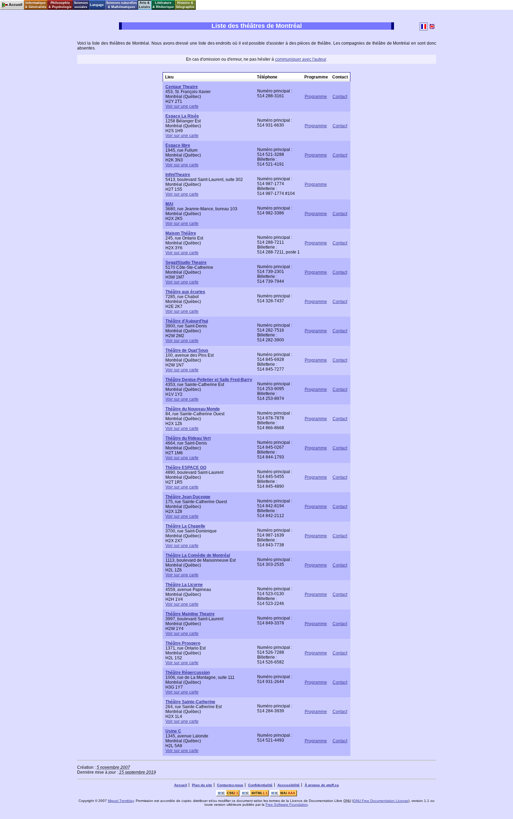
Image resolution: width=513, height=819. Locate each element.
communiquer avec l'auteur (300, 59)
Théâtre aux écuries (185, 291)
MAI (169, 204)
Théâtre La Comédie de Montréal (197, 555)
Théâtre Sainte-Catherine (190, 701)
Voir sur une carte (182, 106)
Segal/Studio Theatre (186, 262)
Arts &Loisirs (144, 5)
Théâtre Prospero (182, 643)
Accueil (180, 785)
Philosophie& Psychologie (60, 5)
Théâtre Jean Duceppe (187, 496)
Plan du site (202, 785)
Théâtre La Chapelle (185, 526)
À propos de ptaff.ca (322, 785)
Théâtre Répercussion (187, 672)
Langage (97, 5)
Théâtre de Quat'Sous (186, 350)
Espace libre (177, 145)
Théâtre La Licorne (184, 584)
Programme (316, 96)
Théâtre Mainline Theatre (190, 614)
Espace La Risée (182, 116)
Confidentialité (260, 785)
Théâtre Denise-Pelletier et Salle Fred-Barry (208, 379)
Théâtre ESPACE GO (185, 467)
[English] (432, 29)
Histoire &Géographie (185, 5)
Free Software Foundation (287, 804)
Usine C (173, 731)
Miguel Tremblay (121, 801)
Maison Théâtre (180, 233)
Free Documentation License (380, 801)
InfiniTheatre (177, 174)
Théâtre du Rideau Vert (188, 438)
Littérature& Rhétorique (163, 5)
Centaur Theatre (181, 86)
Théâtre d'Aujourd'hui (186, 321)
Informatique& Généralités (35, 5)
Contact (340, 96)
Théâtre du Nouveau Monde (192, 409)
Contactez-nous (230, 785)
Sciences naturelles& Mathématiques (121, 5)
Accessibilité (288, 785)
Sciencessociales (81, 5)
